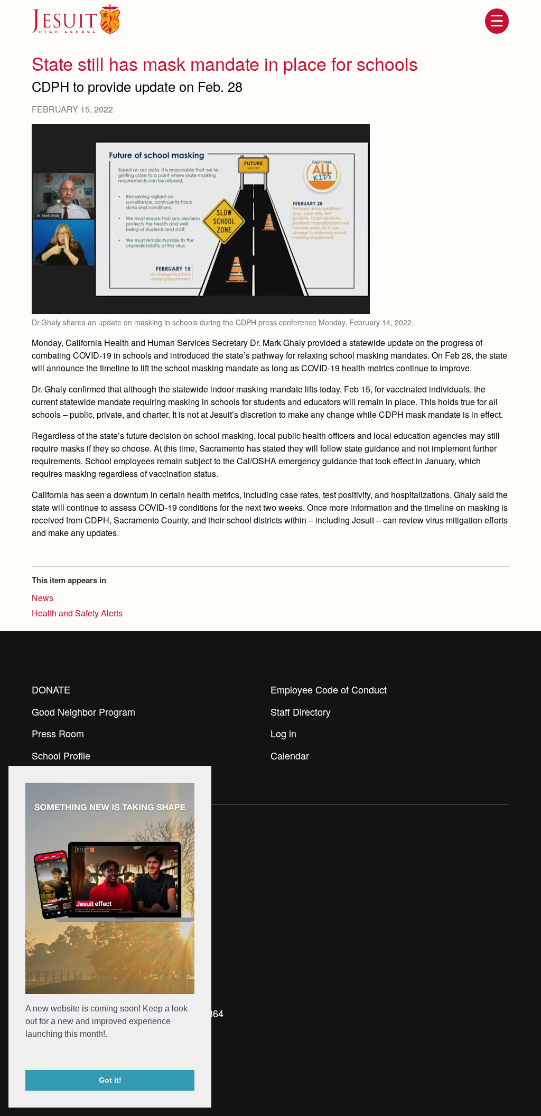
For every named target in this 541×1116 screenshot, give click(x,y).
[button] (27, 1055)
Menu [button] (496, 21)
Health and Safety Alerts (77, 613)
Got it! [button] (110, 1080)
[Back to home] (76, 19)
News (42, 598)
